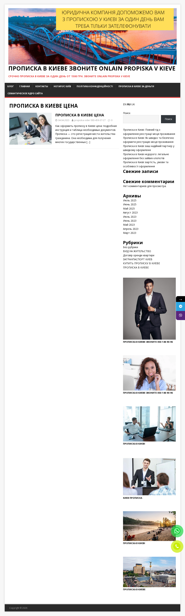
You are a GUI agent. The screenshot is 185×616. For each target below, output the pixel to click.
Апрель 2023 (130, 229)
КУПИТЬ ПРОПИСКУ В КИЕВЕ (141, 263)
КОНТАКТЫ (41, 86)
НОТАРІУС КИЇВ (62, 86)
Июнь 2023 (129, 220)
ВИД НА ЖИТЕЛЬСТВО (137, 251)
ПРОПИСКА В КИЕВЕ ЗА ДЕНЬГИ (136, 86)
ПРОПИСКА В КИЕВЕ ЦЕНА (79, 115)
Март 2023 (129, 233)
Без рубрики (130, 247)
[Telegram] (180, 306)
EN (124, 104)
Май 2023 (129, 224)
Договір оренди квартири (138, 255)
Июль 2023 (129, 216)
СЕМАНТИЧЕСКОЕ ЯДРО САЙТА (25, 93)
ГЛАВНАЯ (24, 86)
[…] (88, 142)
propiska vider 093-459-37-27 (90, 120)
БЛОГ (10, 86)
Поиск (126, 113)
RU (129, 104)
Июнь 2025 (129, 204)
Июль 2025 (129, 200)
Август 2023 (130, 212)
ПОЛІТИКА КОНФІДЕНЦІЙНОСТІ (95, 86)
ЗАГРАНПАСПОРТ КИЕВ (137, 259)
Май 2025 (129, 208)
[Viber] (180, 315)
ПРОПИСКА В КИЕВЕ (136, 267)
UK (133, 104)
